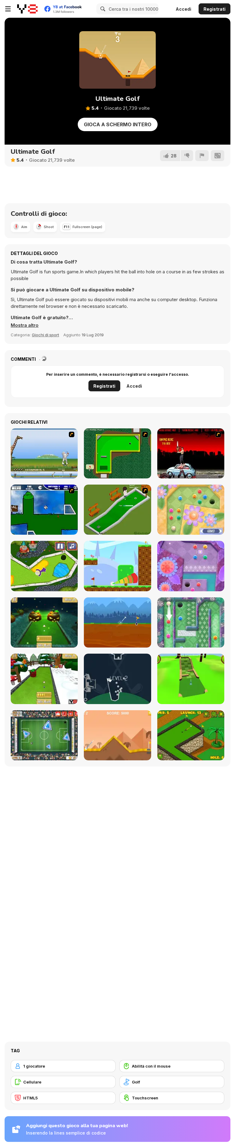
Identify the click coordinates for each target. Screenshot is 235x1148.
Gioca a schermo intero (117, 124)
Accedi (183, 9)
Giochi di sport (45, 334)
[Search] (101, 8)
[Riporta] (202, 155)
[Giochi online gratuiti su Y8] (27, 8)
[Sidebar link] (8, 9)
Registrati (214, 9)
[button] (25, 325)
